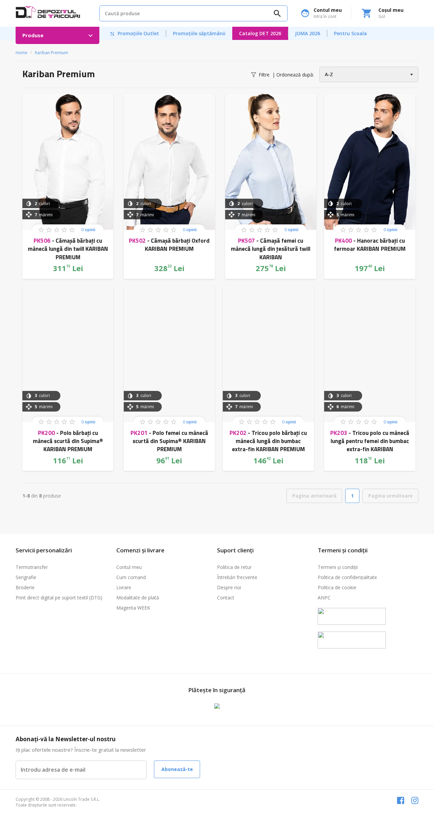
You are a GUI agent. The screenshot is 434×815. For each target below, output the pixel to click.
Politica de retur (234, 567)
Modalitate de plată (137, 597)
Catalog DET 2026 (260, 33)
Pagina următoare (390, 495)
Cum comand (131, 577)
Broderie (25, 587)
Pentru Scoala (350, 33)
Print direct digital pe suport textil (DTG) (59, 597)
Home (21, 53)
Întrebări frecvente (237, 577)
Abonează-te (177, 769)
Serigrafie (26, 577)
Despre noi (229, 587)
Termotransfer (32, 567)
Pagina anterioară (314, 495)
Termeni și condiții (338, 567)
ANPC (324, 597)
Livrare (123, 587)
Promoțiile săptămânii (199, 33)
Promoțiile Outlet (137, 33)
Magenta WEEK (133, 607)
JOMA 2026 (307, 33)
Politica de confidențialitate (347, 577)
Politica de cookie (337, 587)
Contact (225, 597)
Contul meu (129, 567)
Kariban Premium (51, 53)
